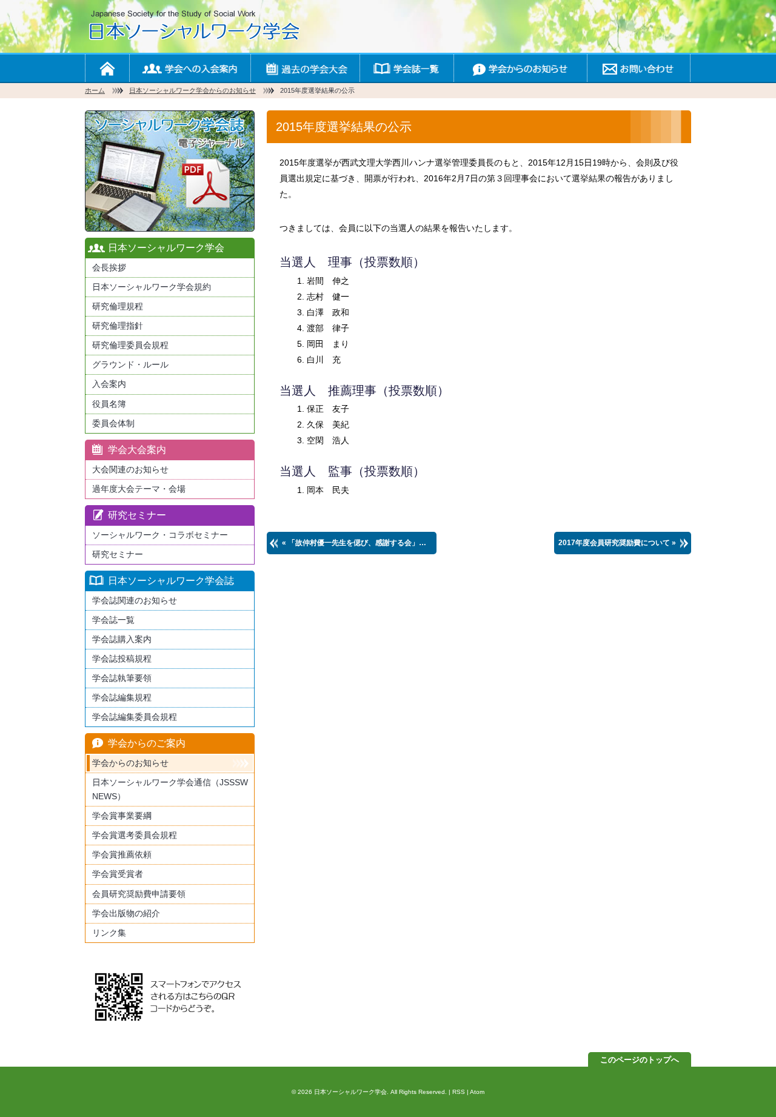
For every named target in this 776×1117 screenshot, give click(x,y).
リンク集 (109, 933)
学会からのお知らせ (520, 68)
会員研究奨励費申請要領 (139, 894)
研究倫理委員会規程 (130, 345)
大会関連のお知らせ (130, 469)
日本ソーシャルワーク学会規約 (151, 287)
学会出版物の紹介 (126, 913)
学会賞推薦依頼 (122, 854)
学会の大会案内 (305, 68)
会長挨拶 (109, 267)
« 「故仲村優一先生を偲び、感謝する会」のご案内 (359, 542)
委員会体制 (113, 423)
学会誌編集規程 (122, 697)
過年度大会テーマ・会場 (139, 489)
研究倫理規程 (117, 306)
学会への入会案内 (189, 68)
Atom (477, 1091)
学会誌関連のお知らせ (134, 600)
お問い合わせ (638, 68)
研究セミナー (117, 554)
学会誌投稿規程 (122, 658)
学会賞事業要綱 (122, 815)
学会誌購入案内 (122, 639)
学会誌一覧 (406, 68)
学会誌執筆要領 (122, 678)
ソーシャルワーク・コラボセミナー (160, 535)
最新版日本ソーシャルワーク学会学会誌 (170, 171)
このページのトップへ (639, 1059)
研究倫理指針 (117, 325)
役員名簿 (109, 404)
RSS (458, 1091)
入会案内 (109, 384)
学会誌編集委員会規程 (134, 717)
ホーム (107, 68)
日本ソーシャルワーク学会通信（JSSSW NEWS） (170, 789)
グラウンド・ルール (130, 364)
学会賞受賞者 (117, 874)
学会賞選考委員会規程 (134, 835)
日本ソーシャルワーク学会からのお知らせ (192, 90)
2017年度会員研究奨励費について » (617, 542)
